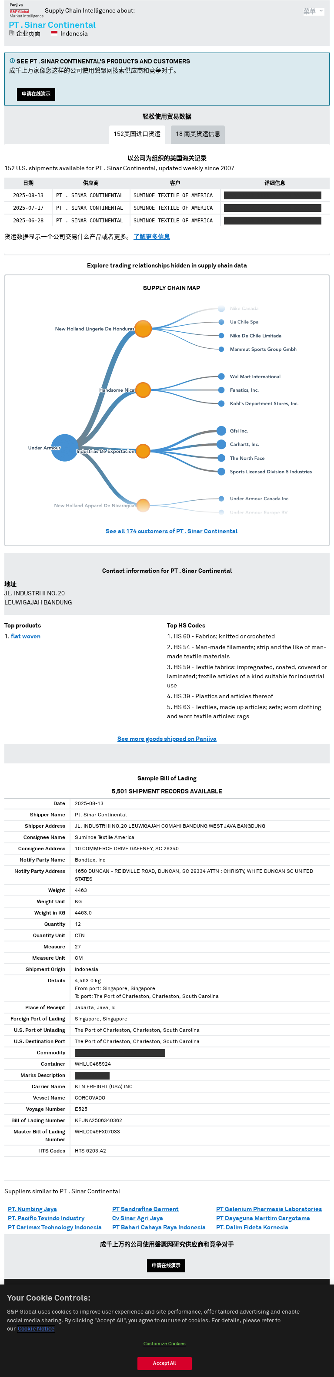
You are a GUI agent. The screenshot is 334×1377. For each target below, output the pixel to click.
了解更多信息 (152, 237)
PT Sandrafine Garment (145, 1209)
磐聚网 (27, 10)
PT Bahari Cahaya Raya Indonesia (159, 1228)
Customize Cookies (165, 1343)
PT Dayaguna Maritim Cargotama (263, 1218)
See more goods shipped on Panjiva (167, 739)
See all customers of (171, 531)
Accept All (164, 1363)
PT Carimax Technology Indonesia (55, 1228)
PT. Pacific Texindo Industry (46, 1218)
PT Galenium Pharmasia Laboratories (269, 1209)
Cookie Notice (36, 1329)
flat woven (25, 637)
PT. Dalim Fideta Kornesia (252, 1228)
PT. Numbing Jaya (32, 1209)
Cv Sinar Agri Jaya (137, 1218)
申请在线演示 (36, 94)
